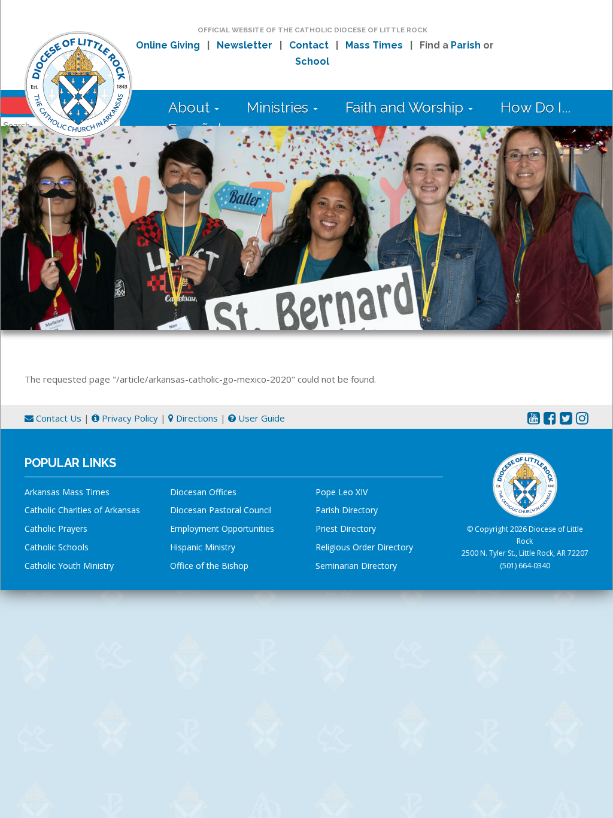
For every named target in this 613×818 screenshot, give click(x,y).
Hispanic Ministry (202, 547)
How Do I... (535, 107)
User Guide (260, 418)
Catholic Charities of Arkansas (82, 510)
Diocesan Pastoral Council (221, 510)
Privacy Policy (128, 418)
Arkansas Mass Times (67, 492)
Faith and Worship (406, 107)
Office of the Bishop (209, 565)
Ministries (279, 107)
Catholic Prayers (56, 528)
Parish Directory (346, 510)
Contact (309, 45)
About (190, 107)
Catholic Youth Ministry (69, 565)
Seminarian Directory (356, 565)
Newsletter (244, 45)
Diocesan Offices (203, 492)
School (312, 61)
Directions (196, 418)
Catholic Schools (57, 547)
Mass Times (374, 45)
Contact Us (57, 418)
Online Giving (168, 45)
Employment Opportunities (222, 528)
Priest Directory (345, 528)
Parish (466, 45)
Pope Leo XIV (341, 492)
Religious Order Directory (364, 547)
